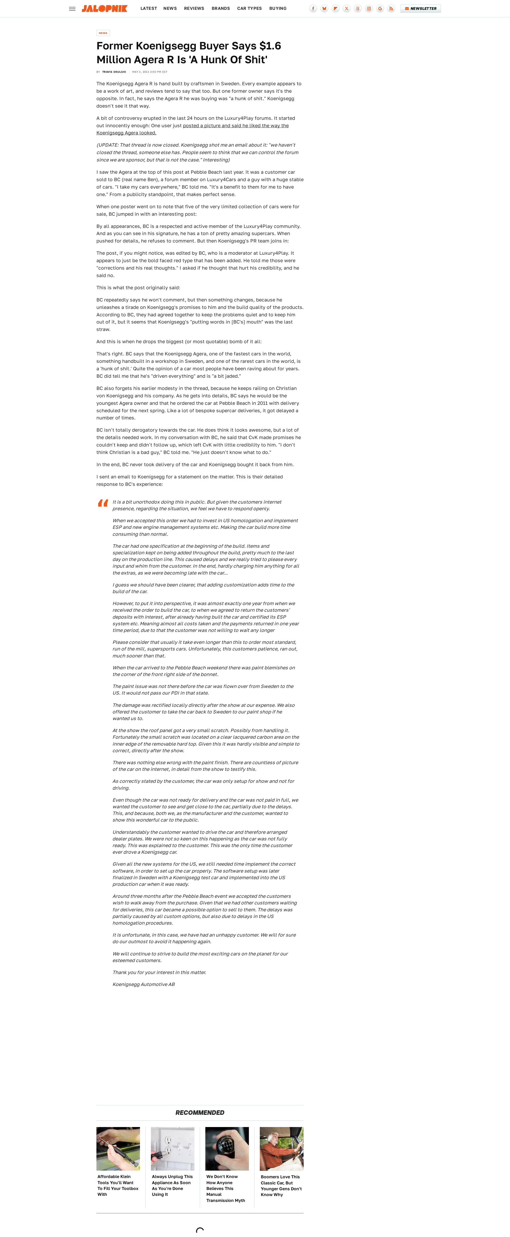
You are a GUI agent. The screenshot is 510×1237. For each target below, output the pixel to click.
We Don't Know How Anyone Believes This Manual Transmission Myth (225, 1188)
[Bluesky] (324, 8)
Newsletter (423, 8)
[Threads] (358, 8)
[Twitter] (347, 8)
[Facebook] (313, 8)
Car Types (249, 8)
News (170, 8)
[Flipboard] (335, 8)
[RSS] (391, 8)
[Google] (380, 8)
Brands (221, 8)
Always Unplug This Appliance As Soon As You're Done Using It (172, 1185)
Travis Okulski (114, 71)
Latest (149, 8)
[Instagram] (369, 8)
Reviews (194, 8)
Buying (278, 8)
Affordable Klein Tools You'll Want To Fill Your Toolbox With (117, 1185)
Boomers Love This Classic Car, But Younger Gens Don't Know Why (281, 1185)
